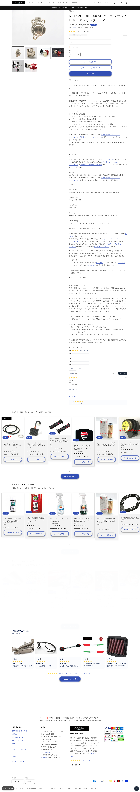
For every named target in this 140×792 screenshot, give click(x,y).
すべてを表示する (70, 476)
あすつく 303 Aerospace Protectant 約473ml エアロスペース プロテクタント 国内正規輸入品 (59, 520)
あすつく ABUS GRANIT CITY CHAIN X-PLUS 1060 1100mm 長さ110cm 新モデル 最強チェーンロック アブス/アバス (130, 519)
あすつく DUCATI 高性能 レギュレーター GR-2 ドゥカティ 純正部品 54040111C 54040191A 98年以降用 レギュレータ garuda (36, 445)
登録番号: (44, 757)
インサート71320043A (101, 246)
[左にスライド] (66, 471)
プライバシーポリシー (52, 788)
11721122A (74, 137)
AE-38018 (110, 159)
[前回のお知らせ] (12, 8)
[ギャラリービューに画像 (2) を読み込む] (31, 53)
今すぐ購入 (90, 74)
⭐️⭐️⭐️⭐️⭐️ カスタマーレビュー (82, 760)
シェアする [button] (74, 397)
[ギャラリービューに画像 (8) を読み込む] (31, 66)
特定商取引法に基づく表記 (89, 788)
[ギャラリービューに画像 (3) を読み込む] (44, 53)
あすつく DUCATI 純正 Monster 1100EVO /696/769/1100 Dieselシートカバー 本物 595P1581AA (12, 591)
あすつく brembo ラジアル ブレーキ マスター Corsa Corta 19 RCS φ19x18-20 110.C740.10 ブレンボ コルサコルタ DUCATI (106, 597)
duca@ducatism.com (48, 752)
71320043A (91, 265)
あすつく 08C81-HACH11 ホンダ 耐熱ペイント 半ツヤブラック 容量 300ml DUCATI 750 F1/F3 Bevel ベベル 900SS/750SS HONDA (12, 521)
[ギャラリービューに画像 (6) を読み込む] (58, 53)
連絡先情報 (78, 788)
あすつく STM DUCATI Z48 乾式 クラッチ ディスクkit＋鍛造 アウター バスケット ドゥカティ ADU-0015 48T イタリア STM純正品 (130, 592)
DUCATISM (18, 788)
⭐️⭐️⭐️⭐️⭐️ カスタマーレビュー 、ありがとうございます (69, 673)
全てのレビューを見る (70, 679)
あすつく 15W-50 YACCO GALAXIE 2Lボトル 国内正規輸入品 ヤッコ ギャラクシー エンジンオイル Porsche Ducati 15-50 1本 (36, 519)
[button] (32, 3)
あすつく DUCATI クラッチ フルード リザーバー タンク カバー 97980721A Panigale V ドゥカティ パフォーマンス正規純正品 (83, 447)
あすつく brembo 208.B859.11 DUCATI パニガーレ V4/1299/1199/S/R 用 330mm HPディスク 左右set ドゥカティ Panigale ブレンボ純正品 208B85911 (36, 590)
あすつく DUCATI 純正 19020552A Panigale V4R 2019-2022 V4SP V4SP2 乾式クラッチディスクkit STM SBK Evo (83, 594)
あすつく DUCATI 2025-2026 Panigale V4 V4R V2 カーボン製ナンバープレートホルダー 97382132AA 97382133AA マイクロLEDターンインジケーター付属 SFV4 (59, 600)
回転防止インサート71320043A (91, 137)
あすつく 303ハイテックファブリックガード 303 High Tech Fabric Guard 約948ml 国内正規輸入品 (83, 520)
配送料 (75, 27)
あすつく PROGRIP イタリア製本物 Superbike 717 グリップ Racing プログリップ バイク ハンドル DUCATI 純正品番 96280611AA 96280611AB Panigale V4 (59, 441)
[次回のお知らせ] (128, 8)
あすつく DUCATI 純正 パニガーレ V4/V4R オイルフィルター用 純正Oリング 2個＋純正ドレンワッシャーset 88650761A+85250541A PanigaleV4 (12, 445)
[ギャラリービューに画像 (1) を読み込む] (18, 53)
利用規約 (62, 788)
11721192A (121, 263)
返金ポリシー (42, 788)
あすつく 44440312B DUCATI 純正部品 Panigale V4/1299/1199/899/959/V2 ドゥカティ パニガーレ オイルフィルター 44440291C (106, 445)
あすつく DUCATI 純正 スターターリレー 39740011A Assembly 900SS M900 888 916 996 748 (130, 444)
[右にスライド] (74, 471)
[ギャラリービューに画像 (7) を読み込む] (18, 66)
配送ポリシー (70, 788)
